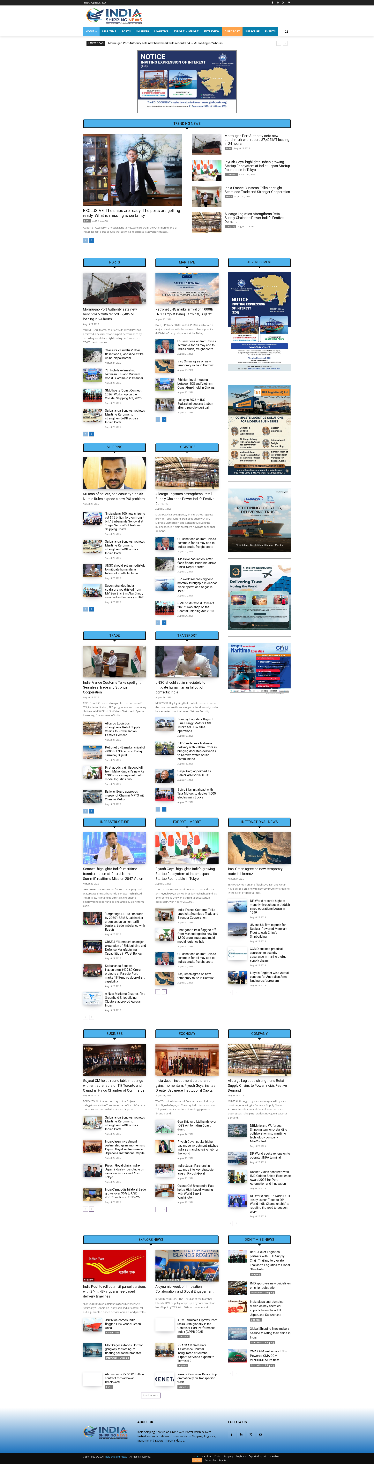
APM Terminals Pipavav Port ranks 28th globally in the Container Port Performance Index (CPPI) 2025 (197, 1326)
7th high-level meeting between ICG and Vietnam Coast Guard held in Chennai (124, 374)
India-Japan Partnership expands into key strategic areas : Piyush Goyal (195, 1169)
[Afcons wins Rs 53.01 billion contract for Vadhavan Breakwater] (92, 1379)
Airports (183, 1365)
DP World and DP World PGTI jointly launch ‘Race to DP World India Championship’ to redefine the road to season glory (270, 1203)
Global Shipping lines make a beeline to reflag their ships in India (270, 1333)
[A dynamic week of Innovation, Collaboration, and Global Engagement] (187, 1266)
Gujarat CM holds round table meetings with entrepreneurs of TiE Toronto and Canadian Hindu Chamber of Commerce (114, 1085)
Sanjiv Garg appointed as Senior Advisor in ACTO (194, 773)
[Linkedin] (278, 3)
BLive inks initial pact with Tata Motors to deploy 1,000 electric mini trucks (196, 793)
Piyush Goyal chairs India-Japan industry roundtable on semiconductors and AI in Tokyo (124, 1171)
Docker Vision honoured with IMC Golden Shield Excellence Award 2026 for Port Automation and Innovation (270, 1177)
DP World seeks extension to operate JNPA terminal (270, 1155)
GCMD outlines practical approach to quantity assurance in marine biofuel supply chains (268, 954)
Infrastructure (114, 822)
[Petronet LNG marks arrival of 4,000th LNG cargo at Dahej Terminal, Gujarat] (187, 288)
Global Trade (112, 1332)
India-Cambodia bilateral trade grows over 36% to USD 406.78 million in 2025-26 (125, 1193)
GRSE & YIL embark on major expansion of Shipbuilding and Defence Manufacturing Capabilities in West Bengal (125, 947)
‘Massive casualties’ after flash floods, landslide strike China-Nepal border (124, 354)
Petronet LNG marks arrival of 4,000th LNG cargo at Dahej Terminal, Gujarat (125, 751)
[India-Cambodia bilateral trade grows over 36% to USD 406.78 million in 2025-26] (92, 1194)
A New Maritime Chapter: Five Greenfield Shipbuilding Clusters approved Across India (125, 999)
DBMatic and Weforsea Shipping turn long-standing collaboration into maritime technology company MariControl (268, 1133)
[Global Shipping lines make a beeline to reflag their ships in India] (237, 1333)
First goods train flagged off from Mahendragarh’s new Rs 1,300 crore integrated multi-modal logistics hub (124, 773)
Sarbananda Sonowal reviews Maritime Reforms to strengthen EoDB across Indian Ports (125, 416)
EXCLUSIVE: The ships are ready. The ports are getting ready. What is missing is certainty (131, 213)
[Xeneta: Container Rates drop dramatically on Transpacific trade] (164, 1379)
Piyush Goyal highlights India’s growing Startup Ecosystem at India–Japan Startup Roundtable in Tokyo (173, 43)
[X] (283, 3)
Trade (229, 196)
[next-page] (91, 240)
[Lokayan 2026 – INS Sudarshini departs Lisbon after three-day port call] (164, 404)
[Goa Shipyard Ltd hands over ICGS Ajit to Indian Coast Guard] (164, 1126)
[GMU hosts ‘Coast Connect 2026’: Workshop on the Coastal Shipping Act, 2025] (92, 395)
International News (259, 822)
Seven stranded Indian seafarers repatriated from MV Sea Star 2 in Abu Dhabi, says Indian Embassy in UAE (124, 591)
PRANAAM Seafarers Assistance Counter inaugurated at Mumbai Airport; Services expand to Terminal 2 (195, 1353)
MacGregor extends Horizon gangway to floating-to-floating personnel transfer (124, 1349)
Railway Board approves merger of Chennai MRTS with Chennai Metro (125, 795)
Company (230, 226)
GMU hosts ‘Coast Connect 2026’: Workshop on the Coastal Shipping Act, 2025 (123, 394)
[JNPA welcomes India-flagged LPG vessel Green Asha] (92, 1324)
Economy (187, 1033)
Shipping (115, 447)
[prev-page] (85, 240)
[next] (285, 43)
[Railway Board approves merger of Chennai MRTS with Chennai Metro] (92, 796)
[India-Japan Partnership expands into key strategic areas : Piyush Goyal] (164, 1170)
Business (115, 1033)
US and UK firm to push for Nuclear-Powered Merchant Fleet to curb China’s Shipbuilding (268, 930)
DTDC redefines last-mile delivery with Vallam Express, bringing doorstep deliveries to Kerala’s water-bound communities (197, 751)
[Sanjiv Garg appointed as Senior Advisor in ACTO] (164, 776)
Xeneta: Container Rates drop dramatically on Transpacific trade (197, 1378)
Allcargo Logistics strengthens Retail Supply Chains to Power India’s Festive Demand (254, 218)
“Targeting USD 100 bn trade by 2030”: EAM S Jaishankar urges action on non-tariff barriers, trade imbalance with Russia (125, 921)
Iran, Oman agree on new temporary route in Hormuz (195, 363)
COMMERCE (231, 174)
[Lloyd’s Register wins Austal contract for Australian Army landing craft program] (237, 977)
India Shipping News (116, 1456)
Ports (87, 220)
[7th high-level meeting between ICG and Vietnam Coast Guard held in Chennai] (92, 375)
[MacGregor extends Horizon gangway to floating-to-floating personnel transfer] (92, 1350)
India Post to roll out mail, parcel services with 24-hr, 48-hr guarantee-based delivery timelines (114, 1291)
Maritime (187, 262)
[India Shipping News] (114, 16)
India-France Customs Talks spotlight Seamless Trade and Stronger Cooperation (257, 190)
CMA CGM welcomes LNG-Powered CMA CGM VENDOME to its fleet (268, 1355)
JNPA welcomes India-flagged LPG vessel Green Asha (123, 1324)
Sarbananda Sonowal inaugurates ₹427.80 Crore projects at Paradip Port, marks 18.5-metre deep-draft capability (125, 973)
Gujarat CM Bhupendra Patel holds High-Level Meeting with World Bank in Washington (196, 1191)
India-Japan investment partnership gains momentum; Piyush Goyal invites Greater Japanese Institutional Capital (125, 1147)
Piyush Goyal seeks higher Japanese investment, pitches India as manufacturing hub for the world (197, 1147)
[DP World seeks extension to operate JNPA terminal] (237, 1158)
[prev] (278, 43)
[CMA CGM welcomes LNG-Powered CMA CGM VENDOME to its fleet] (237, 1356)
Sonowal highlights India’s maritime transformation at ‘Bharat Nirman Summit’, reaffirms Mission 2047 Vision (113, 874)
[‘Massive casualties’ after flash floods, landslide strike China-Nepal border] (92, 355)
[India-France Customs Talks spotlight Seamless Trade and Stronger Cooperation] (206, 196)
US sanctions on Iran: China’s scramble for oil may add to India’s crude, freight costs (196, 345)
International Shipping (168, 1279)
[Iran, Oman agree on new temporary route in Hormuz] (164, 366)
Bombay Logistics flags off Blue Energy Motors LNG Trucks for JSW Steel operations (196, 725)
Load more (149, 1395)
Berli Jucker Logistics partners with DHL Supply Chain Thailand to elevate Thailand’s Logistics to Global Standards (270, 1260)
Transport (187, 635)
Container (183, 1336)
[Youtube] (289, 3)
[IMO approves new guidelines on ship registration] (237, 1288)
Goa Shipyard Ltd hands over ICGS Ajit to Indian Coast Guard (196, 1125)
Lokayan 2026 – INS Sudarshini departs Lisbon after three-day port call (195, 403)
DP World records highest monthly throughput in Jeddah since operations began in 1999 (197, 585)
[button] (286, 31)
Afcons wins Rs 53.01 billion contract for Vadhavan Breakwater (124, 1378)
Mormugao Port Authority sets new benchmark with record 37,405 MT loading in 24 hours (257, 140)
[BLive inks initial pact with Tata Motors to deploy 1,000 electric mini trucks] (164, 794)
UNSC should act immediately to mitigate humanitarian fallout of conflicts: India (125, 569)
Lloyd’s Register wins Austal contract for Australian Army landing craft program (269, 977)
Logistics (187, 447)
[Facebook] (272, 3)
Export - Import (187, 822)
